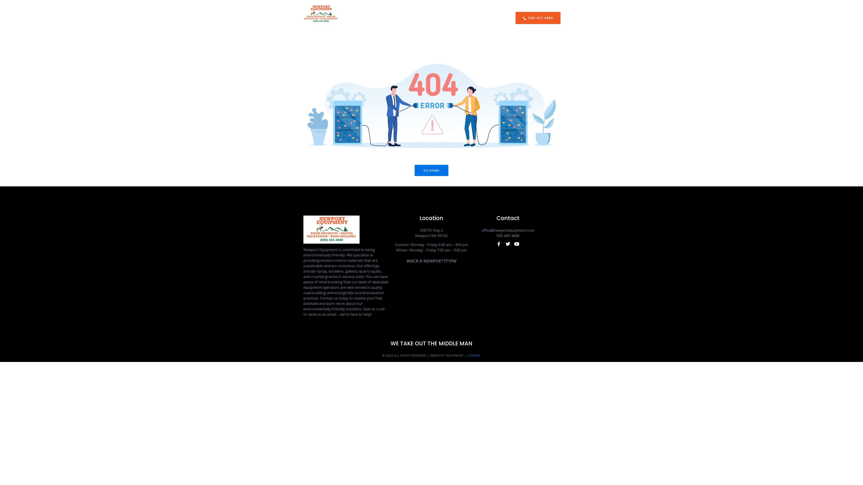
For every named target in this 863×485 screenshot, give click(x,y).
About (410, 18)
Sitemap (474, 355)
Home (389, 18)
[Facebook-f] (499, 244)
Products (436, 18)
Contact (468, 18)
